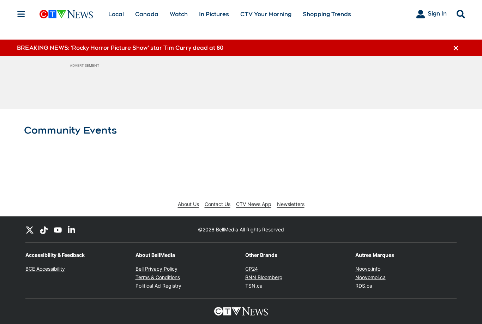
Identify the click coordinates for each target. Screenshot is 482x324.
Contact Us (217, 204)
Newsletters (291, 204)
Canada (146, 14)
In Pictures (214, 14)
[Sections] (21, 14)
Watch (179, 14)
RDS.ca (363, 286)
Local (116, 14)
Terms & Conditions (157, 277)
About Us (188, 204)
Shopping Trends (327, 14)
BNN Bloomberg (264, 277)
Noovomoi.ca (370, 277)
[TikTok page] (44, 229)
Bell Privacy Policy (156, 269)
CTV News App (253, 204)
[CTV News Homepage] (66, 14)
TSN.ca (254, 286)
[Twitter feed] (29, 229)
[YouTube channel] (58, 229)
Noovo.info (367, 269)
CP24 (251, 269)
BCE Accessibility (45, 269)
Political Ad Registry (158, 286)
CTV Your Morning (265, 14)
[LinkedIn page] (72, 229)
